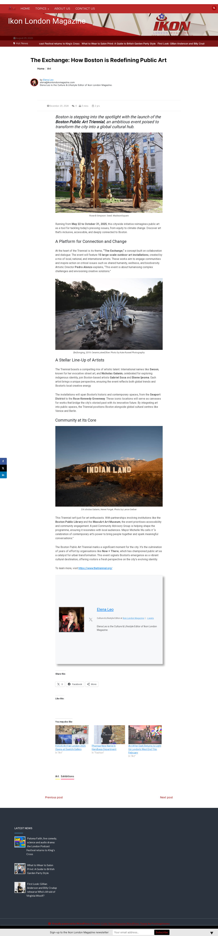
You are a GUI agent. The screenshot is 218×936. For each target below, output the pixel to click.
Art (57, 776)
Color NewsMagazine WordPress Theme (124, 923)
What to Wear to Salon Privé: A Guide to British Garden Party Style (91, 43)
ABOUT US (62, 8)
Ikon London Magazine (47, 21)
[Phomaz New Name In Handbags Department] (108, 734)
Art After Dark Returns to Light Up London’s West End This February (144, 749)
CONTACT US (85, 8)
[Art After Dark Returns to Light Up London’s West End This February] (145, 734)
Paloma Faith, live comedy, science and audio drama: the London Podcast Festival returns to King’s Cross (41, 846)
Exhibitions (67, 776)
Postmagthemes (160, 923)
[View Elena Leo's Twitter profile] (91, 619)
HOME (25, 8)
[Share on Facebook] (3, 461)
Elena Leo (48, 79)
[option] (91, 43)
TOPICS (40, 8)
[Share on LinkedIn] (3, 474)
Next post (166, 797)
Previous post (54, 797)
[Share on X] (3, 468)
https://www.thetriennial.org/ (95, 568)
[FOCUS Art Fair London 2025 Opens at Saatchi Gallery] (72, 734)
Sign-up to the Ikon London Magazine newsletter (79, 932)
